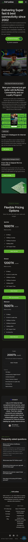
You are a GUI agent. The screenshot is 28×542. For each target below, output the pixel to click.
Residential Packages (13, 38)
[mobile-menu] (26, 2)
